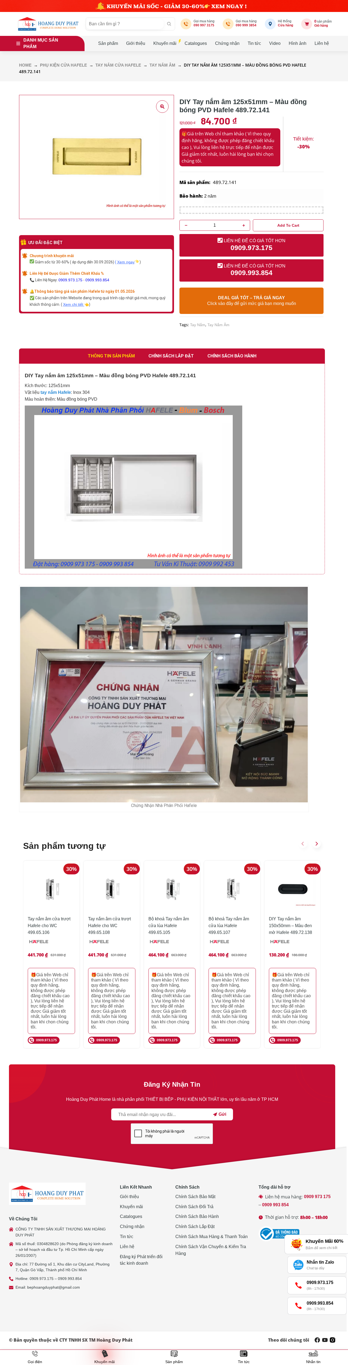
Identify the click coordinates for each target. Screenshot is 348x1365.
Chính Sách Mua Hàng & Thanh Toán (211, 1236)
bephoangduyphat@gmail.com (53, 1287)
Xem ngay (126, 262)
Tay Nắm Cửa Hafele (118, 65)
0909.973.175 (70, 280)
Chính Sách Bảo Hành (197, 1216)
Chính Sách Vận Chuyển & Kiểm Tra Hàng (210, 1250)
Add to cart (288, 225)
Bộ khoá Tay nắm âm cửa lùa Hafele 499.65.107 (229, 926)
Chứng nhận (227, 43)
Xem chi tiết (73, 304)
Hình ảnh (297, 43)
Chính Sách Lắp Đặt (195, 1226)
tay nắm (197, 325)
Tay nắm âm (162, 65)
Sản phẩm (108, 43)
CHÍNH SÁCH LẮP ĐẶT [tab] (171, 356)
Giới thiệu (135, 43)
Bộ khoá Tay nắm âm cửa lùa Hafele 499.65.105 (168, 926)
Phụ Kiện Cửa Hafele (63, 65)
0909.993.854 (97, 280)
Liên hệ (322, 43)
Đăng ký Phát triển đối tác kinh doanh (141, 1260)
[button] (303, 843)
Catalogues (196, 43)
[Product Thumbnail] (162, 106)
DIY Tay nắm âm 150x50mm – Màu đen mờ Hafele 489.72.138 (290, 926)
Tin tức (254, 43)
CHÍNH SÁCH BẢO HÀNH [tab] (231, 356)
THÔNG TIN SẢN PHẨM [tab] (111, 356)
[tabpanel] (172, 469)
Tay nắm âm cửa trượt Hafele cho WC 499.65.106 (49, 926)
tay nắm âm (218, 325)
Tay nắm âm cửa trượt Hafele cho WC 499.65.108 (109, 926)
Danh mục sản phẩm (40, 43)
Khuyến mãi (164, 43)
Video (275, 43)
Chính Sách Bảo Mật (195, 1196)
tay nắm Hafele (56, 392)
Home (25, 65)
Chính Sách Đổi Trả (194, 1206)
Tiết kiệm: (303, 139)
